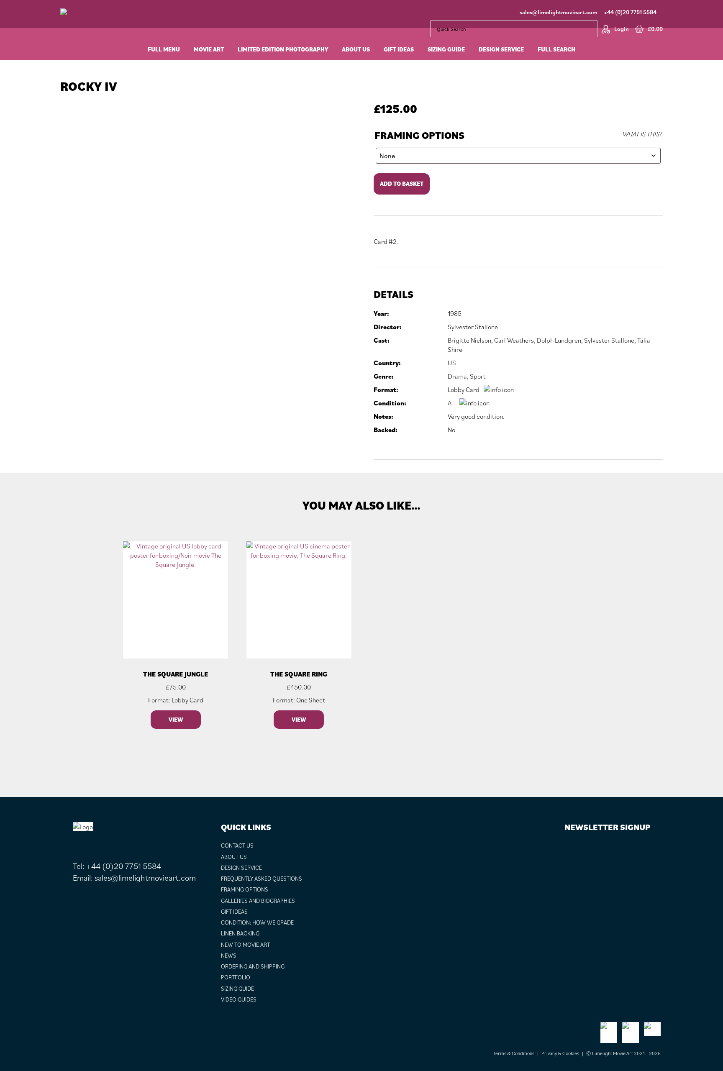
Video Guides (238, 999)
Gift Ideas (234, 911)
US (452, 363)
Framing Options (419, 135)
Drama (457, 376)
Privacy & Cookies (560, 1053)
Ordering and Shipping (253, 966)
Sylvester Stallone (473, 327)
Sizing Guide (237, 988)
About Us (234, 857)
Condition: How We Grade (257, 922)
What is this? (642, 134)
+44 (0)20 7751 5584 (630, 12)
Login (621, 29)
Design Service (241, 867)
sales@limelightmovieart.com (558, 12)
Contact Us (237, 845)
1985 (454, 313)
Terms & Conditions (513, 1053)
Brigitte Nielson (469, 340)
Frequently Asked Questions (261, 878)
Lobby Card (463, 389)
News (228, 955)
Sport (477, 376)
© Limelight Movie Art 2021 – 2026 (623, 1053)
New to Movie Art (245, 944)
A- (451, 403)
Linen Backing (240, 933)
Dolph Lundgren (559, 340)
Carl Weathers (514, 340)
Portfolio (235, 977)
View (176, 719)
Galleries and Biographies (258, 900)
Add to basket (401, 183)
